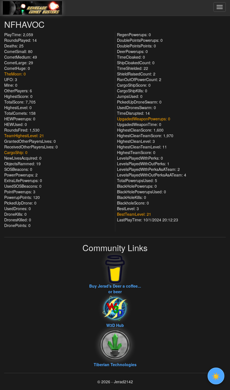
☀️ (216, 376)
